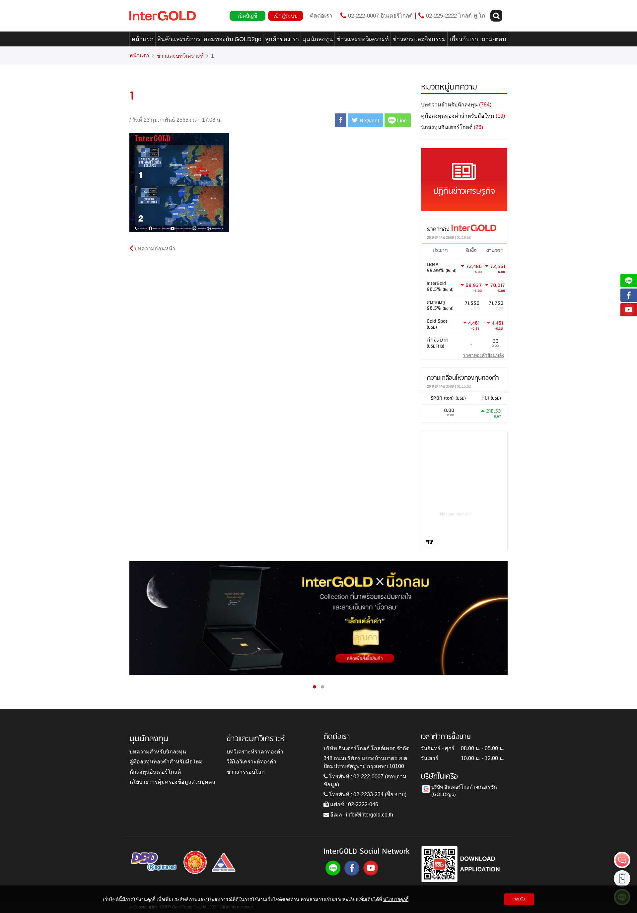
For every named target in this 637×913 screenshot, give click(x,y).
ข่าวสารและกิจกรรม (419, 39)
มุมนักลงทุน (318, 39)
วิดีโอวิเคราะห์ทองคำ (251, 761)
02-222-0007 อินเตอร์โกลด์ (379, 16)
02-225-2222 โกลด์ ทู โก (454, 16)
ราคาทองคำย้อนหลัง (483, 355)
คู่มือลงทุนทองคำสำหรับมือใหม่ (166, 761)
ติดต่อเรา (321, 16)
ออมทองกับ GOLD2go (232, 39)
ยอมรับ (519, 899)
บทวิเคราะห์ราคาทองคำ (255, 751)
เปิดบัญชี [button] (247, 16)
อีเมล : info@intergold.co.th (361, 814)
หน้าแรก (142, 39)
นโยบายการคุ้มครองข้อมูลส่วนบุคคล (172, 782)
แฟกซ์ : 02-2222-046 (353, 804)
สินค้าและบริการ (178, 39)
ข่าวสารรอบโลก (246, 772)
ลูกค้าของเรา (282, 39)
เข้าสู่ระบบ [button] (285, 16)
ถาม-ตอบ (494, 39)
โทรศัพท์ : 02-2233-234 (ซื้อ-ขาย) (367, 794)
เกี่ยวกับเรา (464, 39)
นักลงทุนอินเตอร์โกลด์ (155, 772)
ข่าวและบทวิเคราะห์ (362, 39)
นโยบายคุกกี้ (395, 899)
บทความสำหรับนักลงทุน (157, 751)
